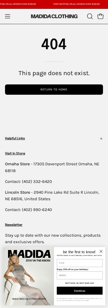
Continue (79, 290)
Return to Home (54, 89)
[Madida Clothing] (54, 16)
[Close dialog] (101, 251)
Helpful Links (15, 138)
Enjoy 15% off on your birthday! (72, 269)
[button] (89, 16)
